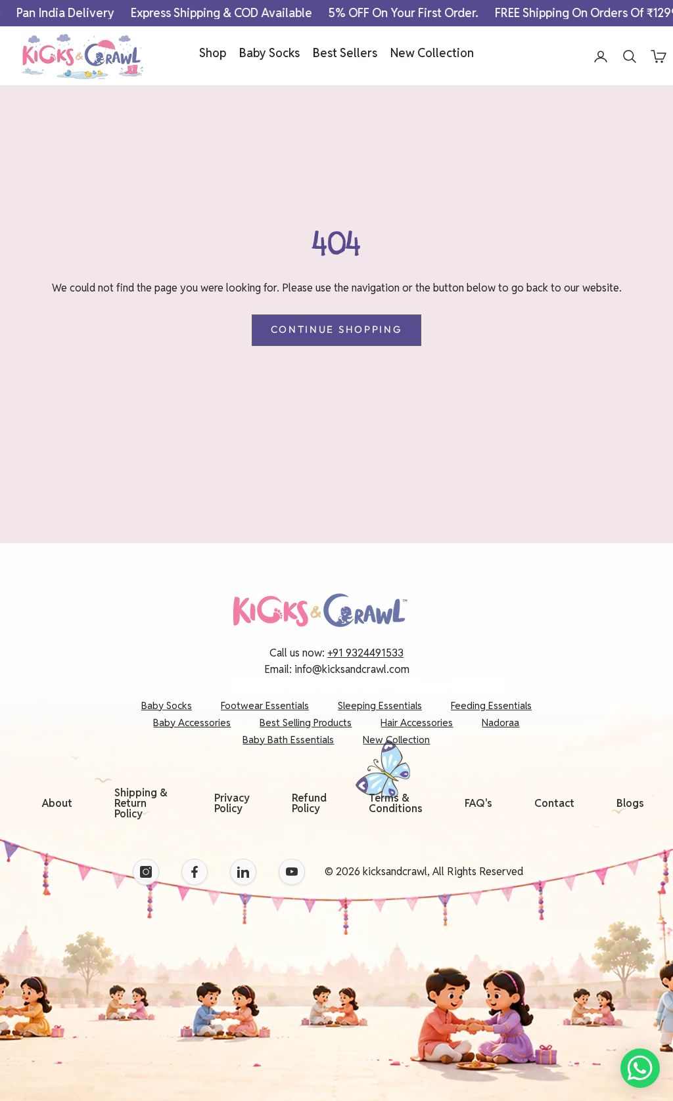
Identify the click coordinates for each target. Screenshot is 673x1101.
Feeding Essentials (491, 705)
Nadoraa (500, 722)
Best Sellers (345, 52)
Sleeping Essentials (380, 705)
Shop (212, 52)
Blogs (630, 803)
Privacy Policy (232, 803)
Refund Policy (309, 803)
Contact (554, 803)
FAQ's (478, 803)
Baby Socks (269, 52)
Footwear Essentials (265, 705)
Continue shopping (337, 329)
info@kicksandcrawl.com (351, 669)
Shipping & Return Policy (141, 803)
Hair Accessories (417, 722)
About (57, 803)
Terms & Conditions (396, 803)
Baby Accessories (192, 722)
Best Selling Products (306, 722)
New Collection (432, 52)
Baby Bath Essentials (288, 739)
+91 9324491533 (365, 653)
